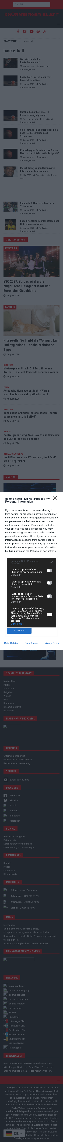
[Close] (56, 499)
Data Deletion (11, 643)
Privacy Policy (51, 643)
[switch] (49, 570)
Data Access (31, 643)
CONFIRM (19, 630)
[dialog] (31, 571)
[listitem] (31, 562)
